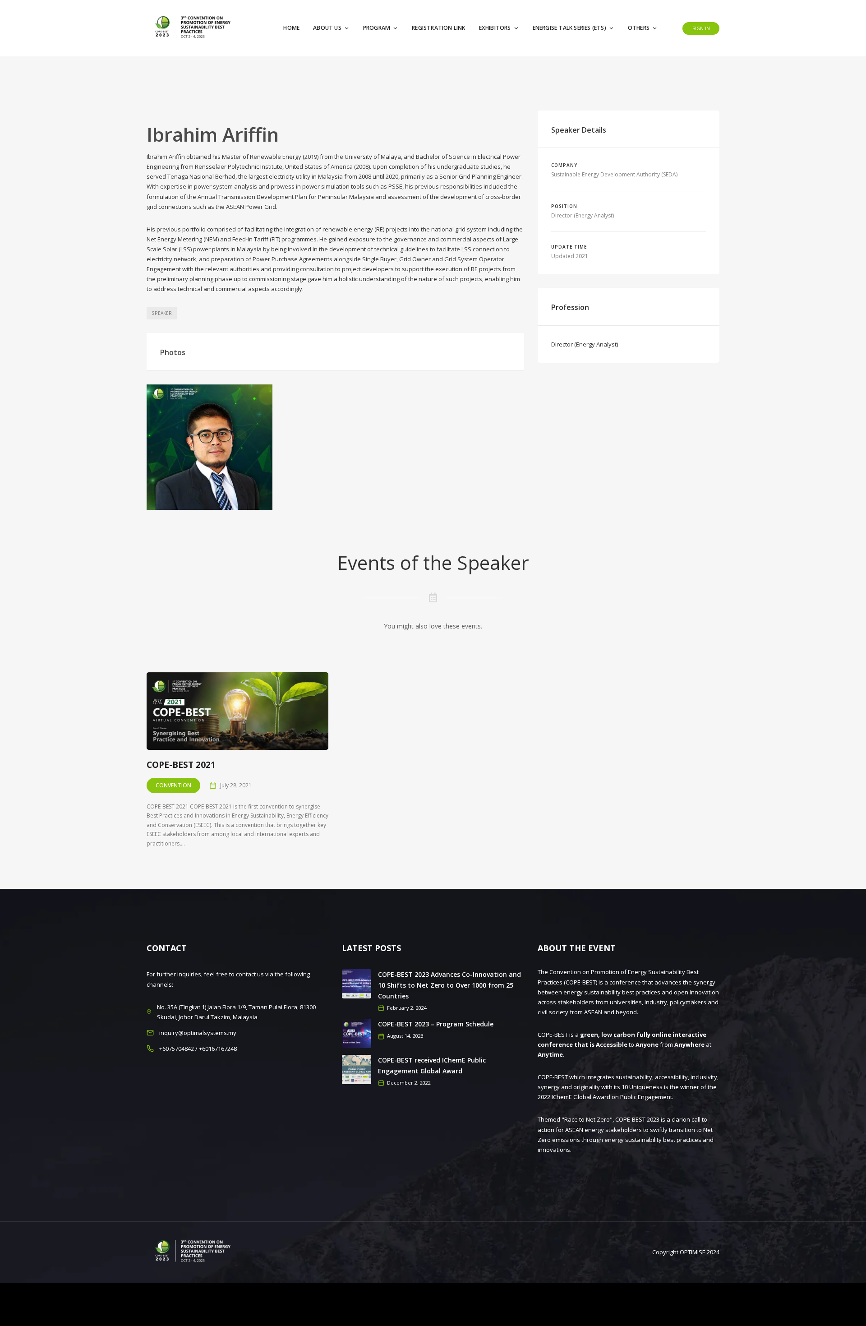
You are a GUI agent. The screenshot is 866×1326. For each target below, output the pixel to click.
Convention (173, 785)
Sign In (701, 28)
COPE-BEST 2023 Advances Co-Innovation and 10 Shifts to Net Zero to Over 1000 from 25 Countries (449, 985)
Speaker (162, 313)
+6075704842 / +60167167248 (198, 1048)
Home (291, 28)
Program (376, 28)
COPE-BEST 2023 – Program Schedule (435, 1024)
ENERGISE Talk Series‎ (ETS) (569, 28)
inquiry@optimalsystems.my (197, 1033)
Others (639, 28)
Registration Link (438, 28)
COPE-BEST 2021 (181, 765)
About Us (327, 28)
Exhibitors (495, 28)
